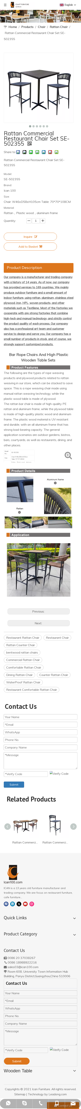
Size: (7, 196)
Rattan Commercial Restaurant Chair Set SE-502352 (25, 842)
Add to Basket (28, 246)
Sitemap (19, 1094)
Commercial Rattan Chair (23, 660)
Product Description (24, 267)
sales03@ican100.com (23, 967)
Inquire (28, 237)
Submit (14, 784)
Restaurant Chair (57, 637)
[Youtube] (25, 903)
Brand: (8, 185)
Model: (8, 174)
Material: (9, 207)
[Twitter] (19, 903)
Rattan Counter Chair (20, 645)
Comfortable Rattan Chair (23, 667)
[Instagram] (31, 903)
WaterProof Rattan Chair (23, 682)
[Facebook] (6, 903)
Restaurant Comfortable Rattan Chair (31, 690)
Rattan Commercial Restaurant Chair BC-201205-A (55, 842)
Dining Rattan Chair (19, 675)
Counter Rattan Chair (53, 675)
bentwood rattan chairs (22, 652)
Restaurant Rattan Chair (22, 637)
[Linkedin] (12, 903)
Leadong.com (58, 1094)
